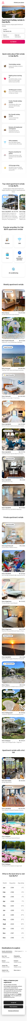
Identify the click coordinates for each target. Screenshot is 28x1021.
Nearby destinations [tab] (7, 951)
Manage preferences (13, 1010)
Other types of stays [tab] (20, 951)
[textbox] (7, 37)
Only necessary (13, 1006)
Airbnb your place (19, 2)
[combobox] (13, 31)
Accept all (13, 1002)
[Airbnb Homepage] (3, 2)
